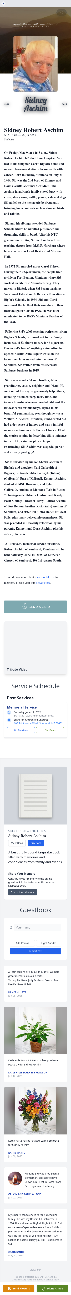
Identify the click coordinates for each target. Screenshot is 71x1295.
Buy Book (36, 843)
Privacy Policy (25, 1279)
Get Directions (21, 730)
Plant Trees (50, 730)
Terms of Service (45, 1279)
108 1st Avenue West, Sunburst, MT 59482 (38, 723)
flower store (43, 582)
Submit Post (35, 951)
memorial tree (45, 577)
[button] (35, 1030)
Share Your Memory (22, 892)
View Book (17, 843)
